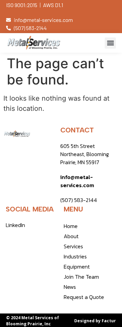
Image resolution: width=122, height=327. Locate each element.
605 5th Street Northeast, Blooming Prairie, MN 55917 (84, 154)
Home (71, 226)
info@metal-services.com (77, 181)
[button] (110, 43)
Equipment (77, 266)
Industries (75, 256)
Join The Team (81, 277)
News (70, 287)
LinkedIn (15, 225)
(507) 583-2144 (78, 200)
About (71, 236)
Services (73, 246)
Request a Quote (84, 297)
